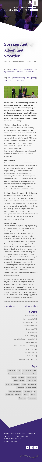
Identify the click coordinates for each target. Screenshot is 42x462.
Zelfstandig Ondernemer (25, 359)
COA (10, 78)
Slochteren (8, 80)
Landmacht (20, 388)
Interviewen (30, 332)
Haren (24, 384)
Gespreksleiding (30, 69)
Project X (33, 394)
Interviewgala (32, 384)
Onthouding (9, 394)
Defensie (21, 377)
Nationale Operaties (15, 391)
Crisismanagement (28, 322)
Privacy (26, 394)
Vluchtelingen (19, 80)
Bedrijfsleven (30, 316)
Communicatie (17, 69)
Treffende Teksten (28, 356)
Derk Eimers (19, 61)
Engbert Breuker (31, 377)
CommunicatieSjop (14, 374)
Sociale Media (29, 353)
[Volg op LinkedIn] (31, 447)
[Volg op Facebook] (36, 447)
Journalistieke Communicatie (23, 339)
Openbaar (18, 394)
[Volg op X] (27, 447)
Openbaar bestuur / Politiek (14, 72)
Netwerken (30, 342)
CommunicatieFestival (29, 370)
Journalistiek (29, 336)
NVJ (35, 391)
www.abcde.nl (16, 439)
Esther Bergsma (19, 381)
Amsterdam (11, 370)
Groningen (30, 329)
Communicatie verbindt (29, 374)
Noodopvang (31, 78)
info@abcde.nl (24, 436)
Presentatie (30, 72)
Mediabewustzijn (31, 388)
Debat (14, 377)
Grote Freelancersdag (12, 384)
